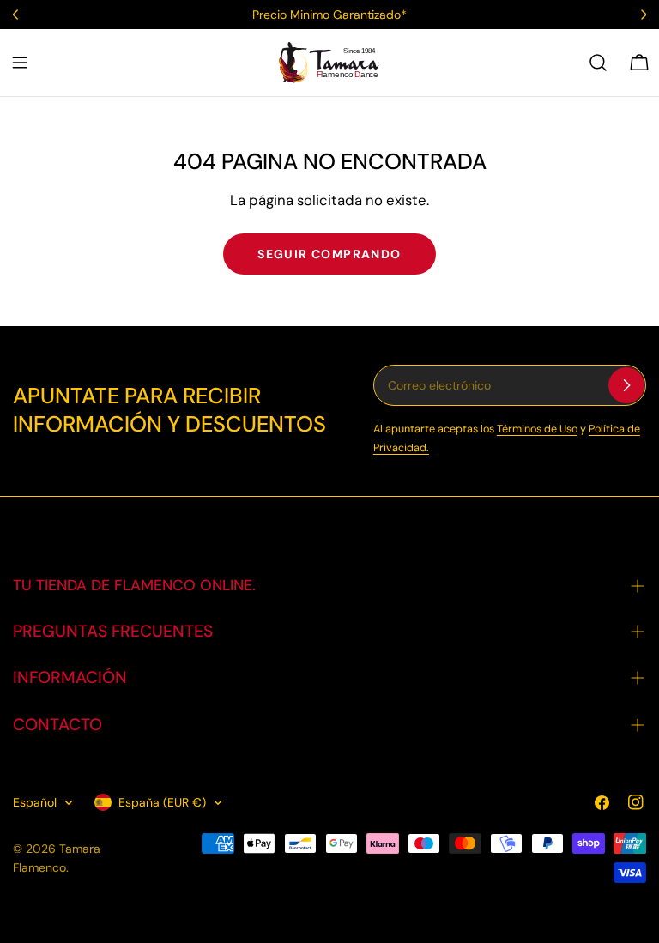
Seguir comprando (329, 254)
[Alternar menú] (20, 62)
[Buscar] (598, 62)
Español (35, 802)
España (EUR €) (162, 802)
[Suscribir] (626, 385)
